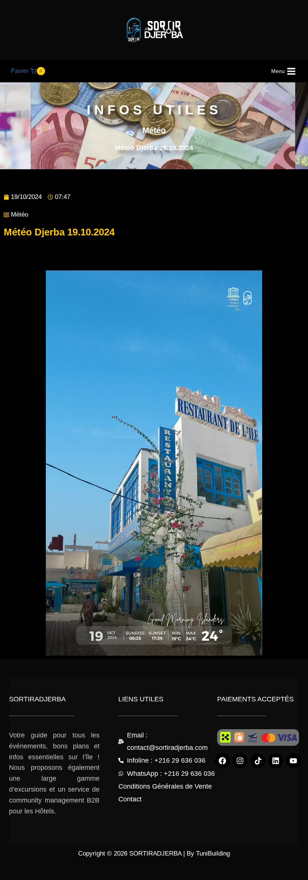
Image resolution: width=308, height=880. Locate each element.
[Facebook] (222, 760)
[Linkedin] (275, 760)
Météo (19, 214)
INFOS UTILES (154, 109)
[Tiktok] (258, 760)
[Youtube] (293, 760)
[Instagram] (240, 760)
